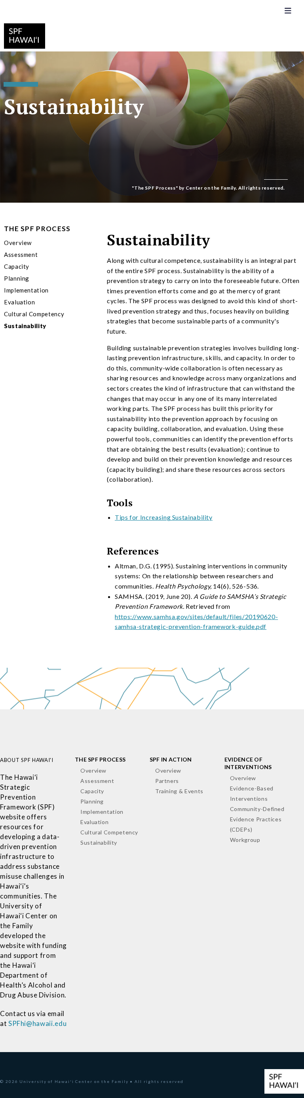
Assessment (21, 254)
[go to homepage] (24, 35)
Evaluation (19, 302)
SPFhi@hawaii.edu (37, 1023)
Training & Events (179, 791)
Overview (18, 242)
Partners (167, 780)
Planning (16, 278)
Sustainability (25, 325)
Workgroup (245, 839)
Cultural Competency (34, 313)
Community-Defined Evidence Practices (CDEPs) (257, 819)
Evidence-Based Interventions (252, 793)
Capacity (16, 266)
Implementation (26, 290)
